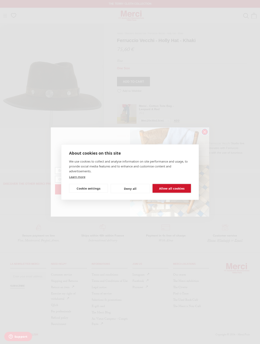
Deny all (130, 189)
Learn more (77, 177)
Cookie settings (88, 188)
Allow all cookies (171, 188)
